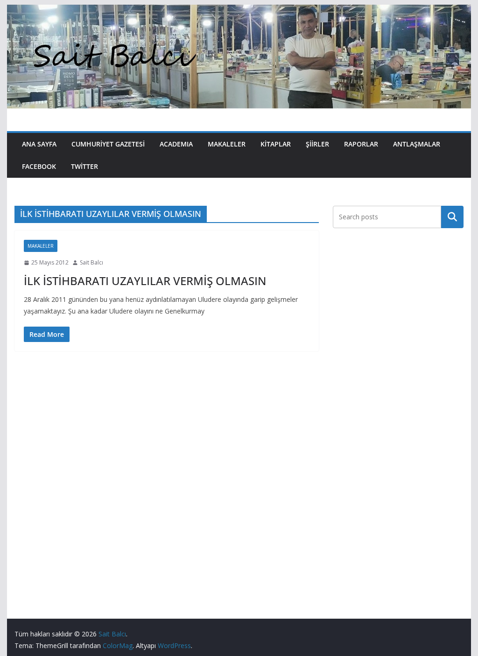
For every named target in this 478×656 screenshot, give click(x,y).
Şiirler (317, 144)
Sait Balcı (91, 262)
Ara (452, 216)
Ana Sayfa (39, 144)
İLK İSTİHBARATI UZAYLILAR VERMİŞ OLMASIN (145, 280)
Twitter (84, 166)
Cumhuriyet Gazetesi (108, 144)
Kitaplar (275, 144)
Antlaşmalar (416, 144)
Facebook (39, 166)
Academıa (176, 144)
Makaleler (227, 144)
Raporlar (361, 144)
